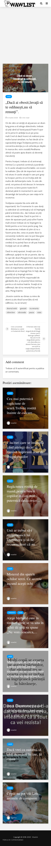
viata (39, 312)
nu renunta (34, 308)
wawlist (13, 423)
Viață (8, 96)
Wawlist (35, 837)
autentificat (23, 368)
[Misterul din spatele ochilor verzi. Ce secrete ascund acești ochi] (25, 583)
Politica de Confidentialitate (13, 840)
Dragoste (11, 613)
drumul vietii (12, 308)
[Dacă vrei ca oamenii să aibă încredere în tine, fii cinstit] (25, 758)
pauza (31, 312)
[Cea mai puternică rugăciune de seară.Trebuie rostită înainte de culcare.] (25, 408)
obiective (11, 312)
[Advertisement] (25, 35)
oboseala (22, 312)
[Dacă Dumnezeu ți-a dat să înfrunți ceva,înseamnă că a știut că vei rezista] (25, 715)
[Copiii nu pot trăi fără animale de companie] (25, 802)
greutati (23, 308)
